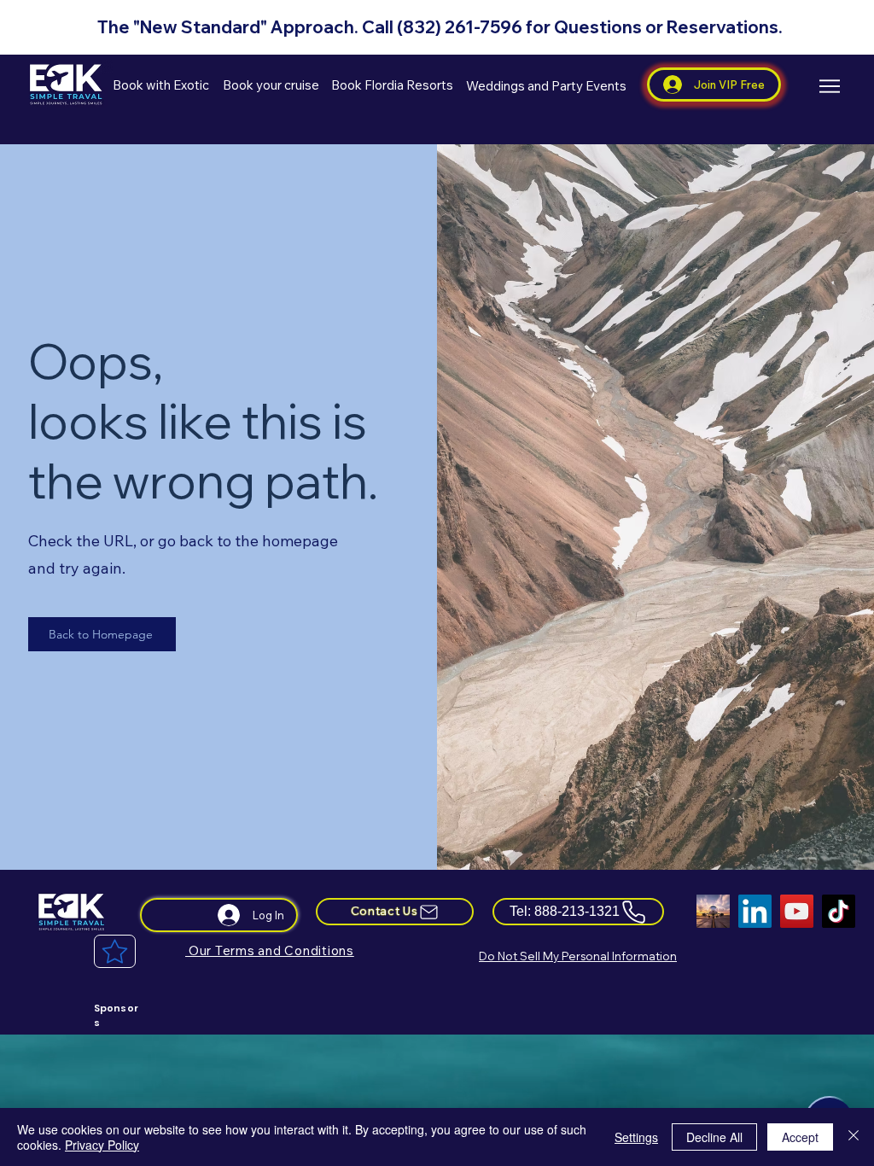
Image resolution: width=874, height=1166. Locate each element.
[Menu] (829, 86)
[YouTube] (796, 911)
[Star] (115, 951)
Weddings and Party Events (547, 86)
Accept (800, 1137)
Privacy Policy (102, 1144)
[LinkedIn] (755, 911)
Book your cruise (272, 85)
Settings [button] (636, 1137)
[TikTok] (838, 911)
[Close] (853, 1137)
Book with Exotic (162, 85)
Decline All (714, 1137)
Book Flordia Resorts (392, 85)
